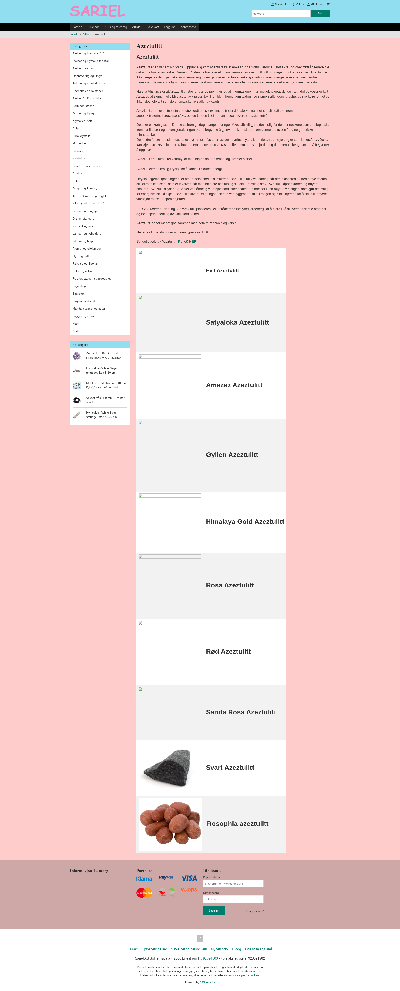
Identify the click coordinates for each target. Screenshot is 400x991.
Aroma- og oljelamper (86, 248)
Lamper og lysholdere (86, 233)
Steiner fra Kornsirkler (86, 98)
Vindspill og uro (82, 226)
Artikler (136, 27)
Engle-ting (79, 286)
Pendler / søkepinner (86, 166)
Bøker (76, 181)
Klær (75, 323)
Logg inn (169, 27)
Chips (76, 128)
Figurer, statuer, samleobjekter (92, 278)
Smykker (78, 293)
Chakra (77, 173)
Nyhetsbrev (219, 949)
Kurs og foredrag (116, 27)
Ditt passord (211, 892)
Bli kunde (94, 27)
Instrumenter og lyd (85, 211)
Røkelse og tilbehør (85, 263)
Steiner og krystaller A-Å (88, 53)
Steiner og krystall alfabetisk (90, 61)
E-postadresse (212, 877)
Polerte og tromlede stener (90, 83)
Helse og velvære (83, 271)
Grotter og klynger (84, 113)
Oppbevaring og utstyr (87, 76)
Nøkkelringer (80, 158)
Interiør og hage (83, 241)
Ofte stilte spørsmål (259, 949)
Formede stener (83, 106)
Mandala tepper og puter (88, 308)
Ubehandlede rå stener (87, 91)
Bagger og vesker (84, 316)
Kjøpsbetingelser (154, 949)
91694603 (210, 958)
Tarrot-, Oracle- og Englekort (91, 196)
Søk (320, 13)
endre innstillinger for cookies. (242, 975)
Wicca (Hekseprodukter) (88, 203)
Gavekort (153, 27)
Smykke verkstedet (85, 301)
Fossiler (77, 151)
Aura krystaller (81, 136)
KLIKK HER (187, 241)
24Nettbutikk (207, 982)
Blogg (236, 949)
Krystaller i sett (82, 121)
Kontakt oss (188, 27)
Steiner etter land (83, 68)
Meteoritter (79, 143)
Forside (77, 27)
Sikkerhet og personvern (189, 949)
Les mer (213, 975)
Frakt (134, 949)
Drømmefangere (83, 218)
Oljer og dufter (81, 256)
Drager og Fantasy (84, 188)
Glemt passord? (254, 911)
